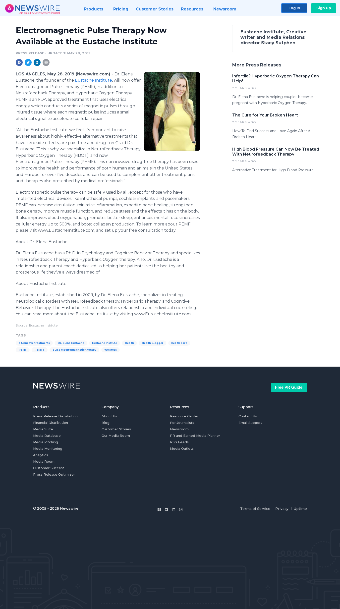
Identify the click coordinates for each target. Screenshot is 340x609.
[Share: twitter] (28, 62)
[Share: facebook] (19, 62)
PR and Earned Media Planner (195, 436)
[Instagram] (180, 509)
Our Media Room (116, 436)
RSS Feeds (179, 442)
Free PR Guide (288, 387)
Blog (106, 423)
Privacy (281, 508)
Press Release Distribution (55, 416)
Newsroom (179, 429)
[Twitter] (166, 509)
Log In (294, 8)
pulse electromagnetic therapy (74, 349)
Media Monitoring (47, 448)
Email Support (250, 423)
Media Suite (43, 429)
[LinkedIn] (173, 509)
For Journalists (182, 423)
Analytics (40, 455)
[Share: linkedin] (37, 62)
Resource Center (184, 416)
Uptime (300, 508)
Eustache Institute (93, 80)
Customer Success (48, 468)
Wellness (110, 349)
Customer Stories (116, 429)
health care (179, 343)
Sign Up (323, 8)
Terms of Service (255, 508)
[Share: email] (46, 62)
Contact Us (247, 416)
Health (129, 343)
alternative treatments (34, 343)
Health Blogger (152, 343)
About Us (109, 416)
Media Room (44, 461)
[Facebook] (159, 509)
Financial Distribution (50, 423)
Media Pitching (45, 442)
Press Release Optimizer (54, 474)
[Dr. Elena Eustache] (172, 111)
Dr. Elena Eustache (71, 343)
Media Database (47, 436)
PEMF (23, 349)
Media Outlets (182, 448)
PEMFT (40, 349)
